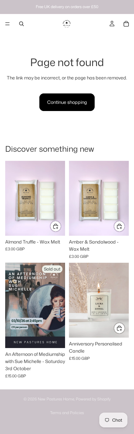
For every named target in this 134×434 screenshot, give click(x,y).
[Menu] (7, 23)
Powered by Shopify (93, 399)
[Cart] (126, 24)
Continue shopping (67, 102)
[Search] (21, 24)
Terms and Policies (67, 412)
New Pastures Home (56, 399)
